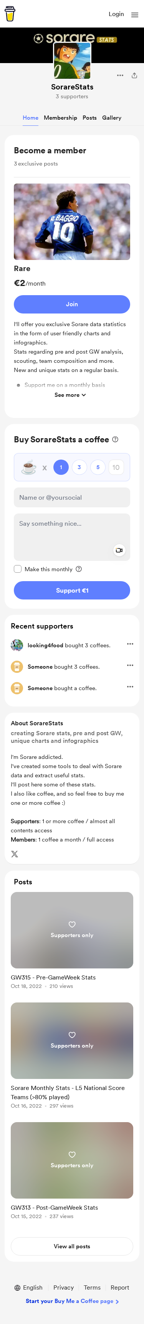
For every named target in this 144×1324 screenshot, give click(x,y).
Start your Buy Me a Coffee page (69, 1301)
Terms (92, 1287)
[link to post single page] (72, 942)
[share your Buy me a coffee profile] (134, 75)
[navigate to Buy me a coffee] (10, 13)
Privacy (63, 1287)
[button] (134, 14)
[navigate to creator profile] (72, 61)
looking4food (45, 645)
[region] (72, 276)
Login (116, 14)
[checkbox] (43, 569)
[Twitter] (14, 854)
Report (120, 1287)
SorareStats (72, 86)
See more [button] (67, 395)
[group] (72, 293)
